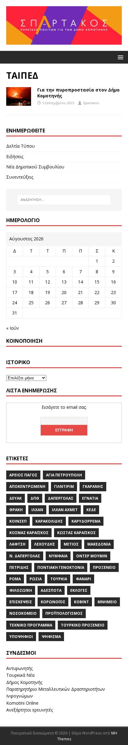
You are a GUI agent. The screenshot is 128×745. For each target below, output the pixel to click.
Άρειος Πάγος (23, 475)
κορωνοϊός (53, 601)
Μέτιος (71, 544)
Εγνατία (90, 498)
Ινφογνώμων (19, 696)
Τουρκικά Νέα (20, 675)
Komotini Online (22, 703)
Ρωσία (36, 579)
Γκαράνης (93, 486)
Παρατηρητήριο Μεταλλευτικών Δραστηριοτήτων (55, 689)
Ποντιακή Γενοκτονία (60, 567)
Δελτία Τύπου (20, 146)
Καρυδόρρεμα (85, 521)
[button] (119, 56)
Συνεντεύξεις (19, 177)
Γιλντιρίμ (64, 486)
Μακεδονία (99, 544)
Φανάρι (83, 579)
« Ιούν (12, 328)
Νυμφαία (58, 556)
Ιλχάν (37, 509)
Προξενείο (104, 567)
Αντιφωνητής (19, 668)
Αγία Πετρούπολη (64, 475)
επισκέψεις (20, 601)
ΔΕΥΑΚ (15, 498)
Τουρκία (58, 579)
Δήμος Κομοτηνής (24, 682)
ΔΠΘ (34, 498)
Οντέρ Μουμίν (91, 556)
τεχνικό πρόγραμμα (30, 625)
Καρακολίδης (49, 521)
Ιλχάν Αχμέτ (65, 509)
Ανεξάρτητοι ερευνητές (29, 710)
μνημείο (107, 601)
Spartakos (91, 102)
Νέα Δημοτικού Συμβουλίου (35, 167)
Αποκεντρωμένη (27, 486)
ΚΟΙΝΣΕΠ (18, 521)
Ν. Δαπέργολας (24, 556)
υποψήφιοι (21, 636)
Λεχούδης (44, 544)
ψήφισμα (51, 636)
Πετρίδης (19, 567)
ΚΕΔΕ (91, 509)
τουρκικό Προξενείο (82, 625)
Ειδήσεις (14, 156)
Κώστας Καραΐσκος (76, 532)
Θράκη (16, 509)
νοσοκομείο (23, 613)
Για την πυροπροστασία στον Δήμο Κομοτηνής (78, 92)
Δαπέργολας (60, 498)
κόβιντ (81, 601)
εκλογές (78, 590)
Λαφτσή (17, 544)
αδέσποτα (51, 590)
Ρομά (15, 579)
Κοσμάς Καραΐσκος (28, 532)
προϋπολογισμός (64, 613)
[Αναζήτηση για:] (64, 199)
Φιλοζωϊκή (20, 590)
